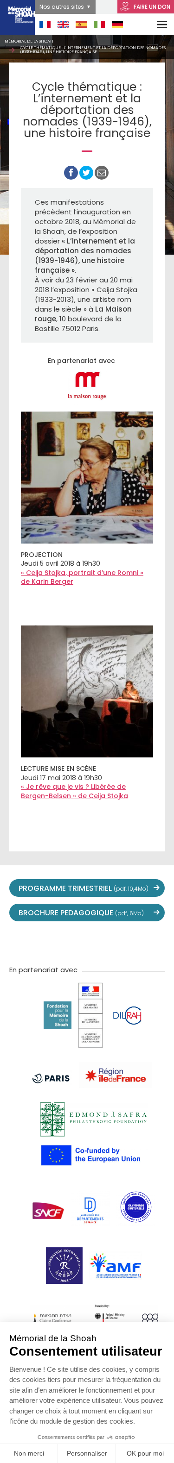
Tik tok (107, 942)
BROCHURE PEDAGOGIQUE (81, 912)
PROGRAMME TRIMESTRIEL (83, 888)
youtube (67, 942)
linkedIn (128, 942)
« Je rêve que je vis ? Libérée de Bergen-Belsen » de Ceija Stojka (74, 791)
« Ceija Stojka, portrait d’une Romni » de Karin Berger (82, 577)
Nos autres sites (61, 7)
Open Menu (156, 24)
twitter (26, 942)
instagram (87, 942)
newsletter (148, 942)
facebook (46, 942)
